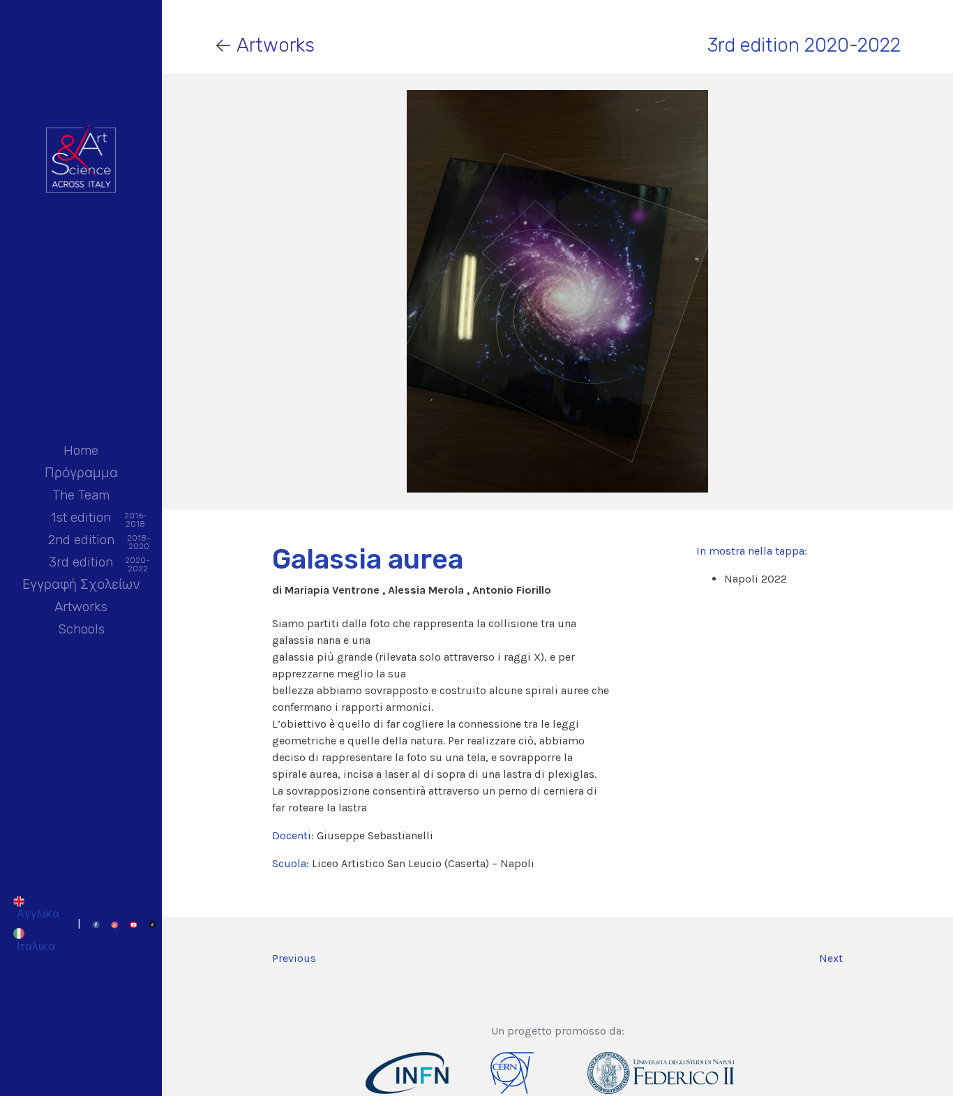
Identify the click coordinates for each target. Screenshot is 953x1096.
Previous (294, 958)
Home (80, 450)
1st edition (81, 518)
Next (831, 958)
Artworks (80, 607)
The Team (81, 495)
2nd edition (81, 541)
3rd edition (81, 563)
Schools (81, 629)
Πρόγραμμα (81, 473)
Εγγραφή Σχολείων (81, 584)
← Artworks (264, 45)
